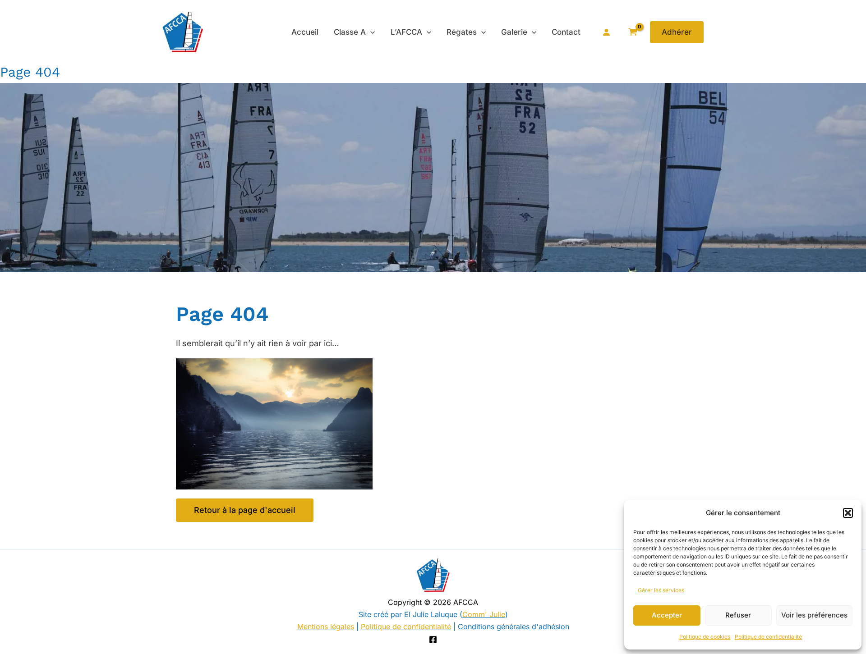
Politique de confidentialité (768, 636)
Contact (566, 32)
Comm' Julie (483, 614)
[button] (847, 512)
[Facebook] (433, 640)
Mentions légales (325, 626)
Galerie (514, 32)
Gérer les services (661, 590)
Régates (462, 32)
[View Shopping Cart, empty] (632, 32)
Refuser (738, 615)
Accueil (304, 32)
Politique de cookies (704, 636)
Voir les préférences (814, 615)
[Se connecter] (606, 32)
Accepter (667, 615)
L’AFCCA (406, 32)
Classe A (350, 32)
